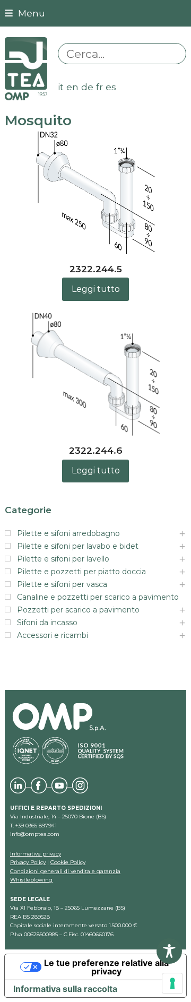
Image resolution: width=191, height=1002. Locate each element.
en (72, 86)
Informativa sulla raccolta (65, 988)
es (111, 86)
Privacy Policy (28, 862)
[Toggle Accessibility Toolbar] (169, 951)
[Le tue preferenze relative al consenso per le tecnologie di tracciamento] (172, 983)
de (87, 86)
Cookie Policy (67, 862)
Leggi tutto (96, 289)
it (61, 86)
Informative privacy (35, 853)
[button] (25, 13)
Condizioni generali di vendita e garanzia (65, 871)
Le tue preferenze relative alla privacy (106, 967)
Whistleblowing (31, 879)
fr (99, 86)
